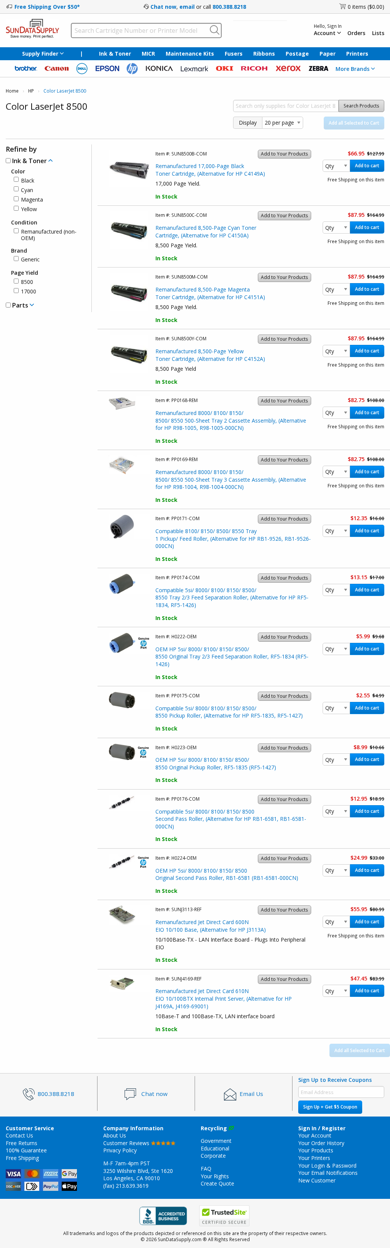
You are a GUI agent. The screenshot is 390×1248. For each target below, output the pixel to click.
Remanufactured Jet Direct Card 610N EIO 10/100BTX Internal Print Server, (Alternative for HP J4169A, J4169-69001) (223, 998)
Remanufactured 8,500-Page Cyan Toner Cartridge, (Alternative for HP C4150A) (205, 231)
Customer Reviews (127, 1143)
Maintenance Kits (190, 53)
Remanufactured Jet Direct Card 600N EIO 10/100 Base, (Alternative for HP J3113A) (210, 925)
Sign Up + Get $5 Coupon (330, 1107)
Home (12, 91)
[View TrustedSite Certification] (224, 1216)
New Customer (317, 1180)
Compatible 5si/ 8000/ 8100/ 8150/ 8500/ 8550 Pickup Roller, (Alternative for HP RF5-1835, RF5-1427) (229, 712)
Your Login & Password (327, 1165)
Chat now (163, 6)
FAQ (206, 1168)
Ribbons (264, 53)
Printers (357, 53)
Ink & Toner (115, 53)
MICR (148, 53)
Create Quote (217, 1183)
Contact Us (19, 1135)
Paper (328, 53)
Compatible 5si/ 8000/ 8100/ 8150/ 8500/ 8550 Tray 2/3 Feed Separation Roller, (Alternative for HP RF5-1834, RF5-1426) (231, 597)
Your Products (315, 1150)
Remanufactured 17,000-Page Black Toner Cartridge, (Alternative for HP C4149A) (210, 169)
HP (31, 91)
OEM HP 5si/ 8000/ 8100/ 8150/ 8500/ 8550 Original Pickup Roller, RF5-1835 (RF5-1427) (215, 763)
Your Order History (321, 1143)
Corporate (213, 1155)
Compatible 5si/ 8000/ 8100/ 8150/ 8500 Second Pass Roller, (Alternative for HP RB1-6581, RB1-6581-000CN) (230, 819)
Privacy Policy (120, 1150)
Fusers (234, 53)
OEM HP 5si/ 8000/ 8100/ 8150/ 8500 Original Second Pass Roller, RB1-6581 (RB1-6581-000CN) (226, 874)
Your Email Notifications (328, 1172)
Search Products (361, 106)
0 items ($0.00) (366, 6)
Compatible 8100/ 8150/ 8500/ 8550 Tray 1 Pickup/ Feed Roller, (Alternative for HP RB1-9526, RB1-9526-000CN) (233, 538)
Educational (215, 1148)
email (187, 6)
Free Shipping (22, 1157)
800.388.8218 (229, 6)
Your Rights (215, 1176)
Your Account (314, 1135)
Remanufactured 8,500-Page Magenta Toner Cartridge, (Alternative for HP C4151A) (210, 293)
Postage (297, 53)
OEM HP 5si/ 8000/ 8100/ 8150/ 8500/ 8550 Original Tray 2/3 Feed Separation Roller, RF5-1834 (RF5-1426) (231, 657)
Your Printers (314, 1157)
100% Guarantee (26, 1150)
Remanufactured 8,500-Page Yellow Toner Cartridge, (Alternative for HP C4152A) (210, 355)
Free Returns (21, 1143)
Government (216, 1140)
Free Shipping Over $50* (47, 6)
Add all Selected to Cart (354, 123)
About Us (114, 1135)
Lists (378, 33)
